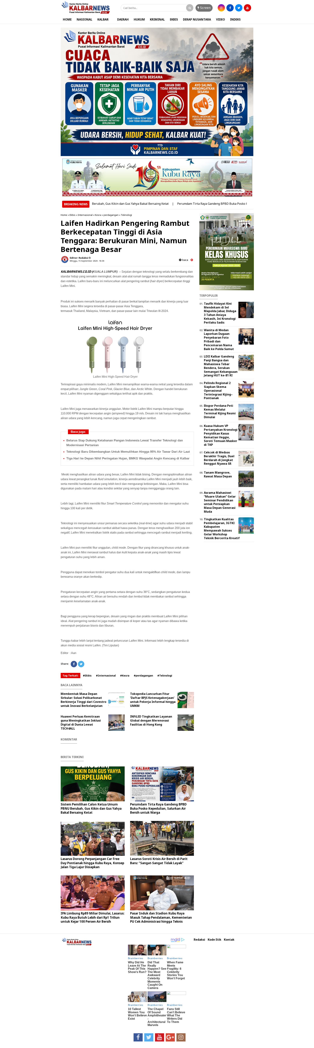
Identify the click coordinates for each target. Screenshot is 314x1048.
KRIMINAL (157, 19)
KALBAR (102, 19)
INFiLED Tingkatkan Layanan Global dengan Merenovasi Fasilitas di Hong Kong (151, 720)
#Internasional (106, 675)
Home (64, 215)
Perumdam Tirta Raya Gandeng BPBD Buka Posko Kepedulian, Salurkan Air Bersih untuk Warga (215, 204)
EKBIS (174, 19)
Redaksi (199, 940)
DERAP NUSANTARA (197, 19)
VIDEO (220, 19)
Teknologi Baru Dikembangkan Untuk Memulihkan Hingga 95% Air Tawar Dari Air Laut (128, 451)
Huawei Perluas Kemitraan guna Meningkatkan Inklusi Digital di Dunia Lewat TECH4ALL (81, 722)
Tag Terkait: (70, 675)
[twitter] (238, 7)
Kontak (229, 940)
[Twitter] (81, 664)
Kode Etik (214, 940)
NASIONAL (84, 19)
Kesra (98, 215)
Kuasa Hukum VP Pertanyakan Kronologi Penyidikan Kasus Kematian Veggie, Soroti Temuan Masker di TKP (220, 435)
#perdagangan (143, 675)
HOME (67, 19)
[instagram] (221, 7)
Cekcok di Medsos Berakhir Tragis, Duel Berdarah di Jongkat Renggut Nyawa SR (219, 458)
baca (184, 259)
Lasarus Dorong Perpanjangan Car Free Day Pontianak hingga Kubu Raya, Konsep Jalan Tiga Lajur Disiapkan (92, 863)
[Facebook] (74, 664)
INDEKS (235, 19)
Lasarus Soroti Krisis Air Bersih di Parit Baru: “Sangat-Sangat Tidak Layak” (159, 861)
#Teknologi (164, 675)
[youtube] (247, 7)
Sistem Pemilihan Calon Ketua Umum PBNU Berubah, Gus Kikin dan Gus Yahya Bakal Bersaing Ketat (91, 808)
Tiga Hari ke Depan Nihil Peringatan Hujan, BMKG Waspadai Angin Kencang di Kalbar (128, 458)
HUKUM (139, 19)
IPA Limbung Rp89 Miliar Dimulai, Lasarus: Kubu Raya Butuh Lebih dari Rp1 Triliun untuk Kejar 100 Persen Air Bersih (92, 917)
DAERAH (123, 19)
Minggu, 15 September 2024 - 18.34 (87, 260)
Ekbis (72, 215)
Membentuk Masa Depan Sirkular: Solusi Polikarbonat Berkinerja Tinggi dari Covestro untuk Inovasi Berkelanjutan (83, 700)
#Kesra (124, 675)
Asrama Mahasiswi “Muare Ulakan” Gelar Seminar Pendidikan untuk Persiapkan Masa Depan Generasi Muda (220, 502)
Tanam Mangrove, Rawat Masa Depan (218, 474)
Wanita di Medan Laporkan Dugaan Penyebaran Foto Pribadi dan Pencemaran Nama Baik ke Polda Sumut (219, 339)
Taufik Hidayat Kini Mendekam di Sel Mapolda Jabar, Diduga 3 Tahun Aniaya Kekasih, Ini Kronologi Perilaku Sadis (220, 313)
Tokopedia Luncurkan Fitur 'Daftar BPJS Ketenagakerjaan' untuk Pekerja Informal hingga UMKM (153, 700)
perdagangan (111, 215)
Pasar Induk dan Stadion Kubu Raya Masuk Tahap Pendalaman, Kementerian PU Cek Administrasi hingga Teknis (161, 917)
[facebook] (230, 7)
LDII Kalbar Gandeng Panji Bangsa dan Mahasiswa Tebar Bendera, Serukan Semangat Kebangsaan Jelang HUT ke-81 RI (220, 365)
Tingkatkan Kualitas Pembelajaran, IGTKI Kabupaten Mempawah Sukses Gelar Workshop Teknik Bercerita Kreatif (222, 528)
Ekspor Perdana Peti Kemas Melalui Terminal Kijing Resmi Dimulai (220, 411)
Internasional (85, 215)
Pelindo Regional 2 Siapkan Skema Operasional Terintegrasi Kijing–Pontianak (218, 390)
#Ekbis (87, 675)
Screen (205, 7)
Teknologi (126, 215)
